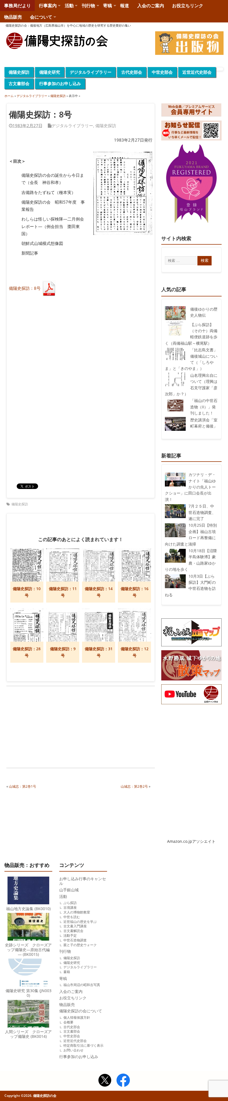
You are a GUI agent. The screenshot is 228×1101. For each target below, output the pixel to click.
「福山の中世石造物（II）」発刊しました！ (203, 407)
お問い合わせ (73, 1050)
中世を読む (71, 917)
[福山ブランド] (191, 184)
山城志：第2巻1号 (22, 786)
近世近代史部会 (197, 72)
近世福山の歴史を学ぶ (80, 921)
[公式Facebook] (123, 1081)
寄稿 (107, 5)
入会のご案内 (150, 5)
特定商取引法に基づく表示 (83, 1045)
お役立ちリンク (187, 5)
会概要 (68, 1022)
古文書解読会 (73, 930)
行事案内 (48, 5)
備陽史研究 (49, 72)
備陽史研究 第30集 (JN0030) (28, 993)
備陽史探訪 (19, 72)
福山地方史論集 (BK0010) (28, 908)
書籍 (66, 971)
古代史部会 (131, 72)
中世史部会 (162, 72)
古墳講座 (70, 907)
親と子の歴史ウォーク (80, 945)
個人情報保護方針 (76, 1017)
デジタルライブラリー (90, 72)
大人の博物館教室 (76, 912)
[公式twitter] (105, 1081)
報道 (124, 5)
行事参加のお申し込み (60, 83)
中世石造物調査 (75, 940)
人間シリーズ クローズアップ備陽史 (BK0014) (28, 1034)
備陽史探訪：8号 (25, 288)
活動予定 (70, 935)
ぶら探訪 (70, 902)
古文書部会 (19, 83)
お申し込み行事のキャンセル (82, 881)
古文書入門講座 (75, 926)
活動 (69, 5)
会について (41, 17)
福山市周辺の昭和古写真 (81, 984)
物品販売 (13, 17)
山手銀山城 (69, 889)
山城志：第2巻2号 (134, 786)
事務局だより (17, 5)
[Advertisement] (43, 727)
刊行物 (88, 5)
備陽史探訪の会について (80, 1010)
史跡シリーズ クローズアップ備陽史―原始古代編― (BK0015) (28, 950)
